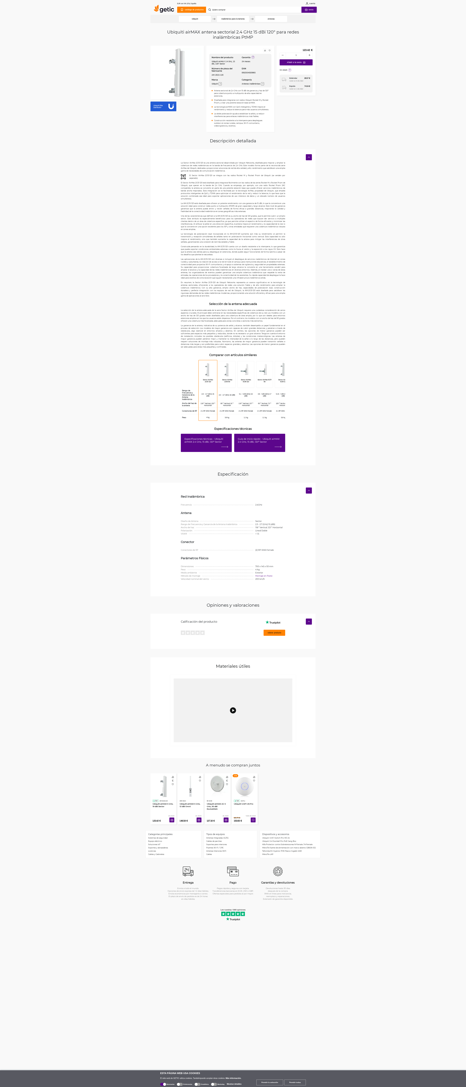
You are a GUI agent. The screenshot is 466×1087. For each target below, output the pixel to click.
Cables (209, 850)
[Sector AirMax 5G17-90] (264, 370)
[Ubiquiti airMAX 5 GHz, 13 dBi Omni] (190, 784)
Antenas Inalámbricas (251, 84)
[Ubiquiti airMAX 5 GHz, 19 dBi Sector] (163, 784)
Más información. (233, 1078)
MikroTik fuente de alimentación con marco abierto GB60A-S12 (289, 844)
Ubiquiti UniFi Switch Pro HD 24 (276, 834)
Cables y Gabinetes (156, 850)
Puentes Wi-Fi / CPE (214, 844)
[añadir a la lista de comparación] (265, 50)
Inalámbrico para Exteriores (233, 19)
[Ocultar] (309, 157)
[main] (165, 9)
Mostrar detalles (234, 1084)
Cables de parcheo (214, 837)
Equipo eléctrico (155, 837)
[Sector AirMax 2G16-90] (227, 370)
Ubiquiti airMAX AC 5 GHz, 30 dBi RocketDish (217, 798)
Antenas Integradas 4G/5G (217, 834)
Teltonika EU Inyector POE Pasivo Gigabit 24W (282, 847)
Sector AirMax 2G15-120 (208, 381)
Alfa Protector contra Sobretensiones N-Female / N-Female (287, 841)
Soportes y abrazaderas (158, 844)
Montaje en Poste (263, 575)
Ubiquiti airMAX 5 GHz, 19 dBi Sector (163, 798)
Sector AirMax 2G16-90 (227, 381)
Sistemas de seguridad (157, 834)
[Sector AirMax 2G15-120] (208, 370)
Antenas (271, 19)
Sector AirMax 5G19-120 (283, 381)
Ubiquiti (195, 19)
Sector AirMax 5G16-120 (246, 381)
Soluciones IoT (154, 841)
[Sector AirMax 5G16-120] (246, 370)
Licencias (152, 847)
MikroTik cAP (267, 850)
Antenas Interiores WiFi (216, 847)
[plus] (310, 55)
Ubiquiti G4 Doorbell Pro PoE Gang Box (279, 837)
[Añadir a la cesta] (172, 817)
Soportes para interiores (216, 841)
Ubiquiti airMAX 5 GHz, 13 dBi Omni (190, 798)
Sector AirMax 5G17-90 (264, 381)
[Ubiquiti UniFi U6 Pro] (244, 784)
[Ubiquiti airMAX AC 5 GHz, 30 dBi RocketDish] (217, 784)
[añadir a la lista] (269, 50)
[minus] (283, 55)
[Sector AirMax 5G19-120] (283, 370)
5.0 (155, 794)
